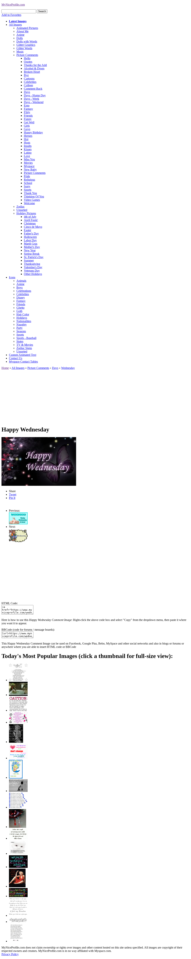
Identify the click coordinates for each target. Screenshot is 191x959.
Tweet (12, 494)
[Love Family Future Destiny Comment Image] (18, 807)
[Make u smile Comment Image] (18, 921)
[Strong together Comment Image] (18, 866)
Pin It (12, 497)
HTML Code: (9, 603)
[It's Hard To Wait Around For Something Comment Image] (18, 790)
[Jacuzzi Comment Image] (18, 694)
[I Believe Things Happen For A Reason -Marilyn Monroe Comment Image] (16, 741)
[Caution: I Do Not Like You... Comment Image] (18, 710)
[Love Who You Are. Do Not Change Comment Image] (18, 758)
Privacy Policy (10, 954)
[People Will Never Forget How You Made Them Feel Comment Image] (18, 896)
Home (5, 368)
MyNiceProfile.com (13, 4)
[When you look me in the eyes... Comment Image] (18, 915)
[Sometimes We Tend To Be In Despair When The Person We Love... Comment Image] (18, 722)
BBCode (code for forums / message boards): (28, 629)
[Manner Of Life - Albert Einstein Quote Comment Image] (18, 838)
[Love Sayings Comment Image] (18, 680)
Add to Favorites (11, 14)
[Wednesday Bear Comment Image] (18, 541)
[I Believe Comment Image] (18, 853)
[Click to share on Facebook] (38, 461)
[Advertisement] (95, 396)
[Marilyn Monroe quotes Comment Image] (17, 886)
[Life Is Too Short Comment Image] (16, 941)
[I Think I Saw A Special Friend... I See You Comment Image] (16, 777)
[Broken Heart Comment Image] (17, 826)
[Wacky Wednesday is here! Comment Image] (18, 523)
